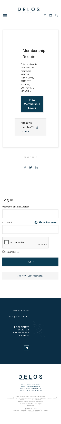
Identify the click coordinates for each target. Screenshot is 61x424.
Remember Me (12, 252)
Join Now (21, 275)
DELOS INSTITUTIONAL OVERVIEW (31, 390)
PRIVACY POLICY (25, 389)
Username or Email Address (15, 206)
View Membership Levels (32, 104)
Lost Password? (35, 275)
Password (7, 222)
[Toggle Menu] (5, 15)
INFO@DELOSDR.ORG (19, 316)
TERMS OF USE (36, 389)
